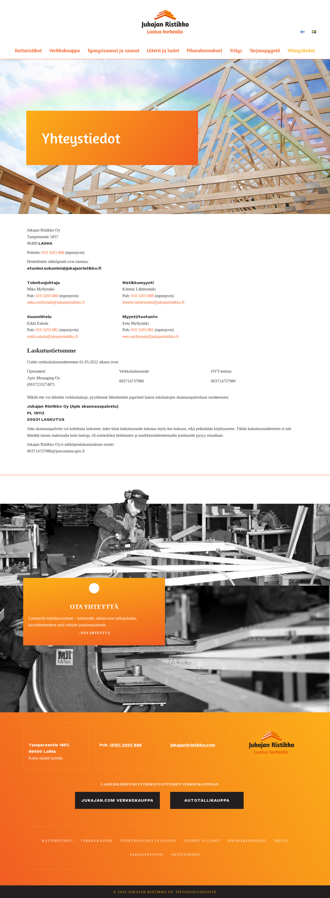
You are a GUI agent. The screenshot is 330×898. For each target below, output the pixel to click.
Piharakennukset (204, 50)
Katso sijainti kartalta (46, 758)
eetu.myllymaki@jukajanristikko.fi (150, 336)
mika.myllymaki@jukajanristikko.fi (56, 302)
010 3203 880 (47, 296)
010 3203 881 (142, 330)
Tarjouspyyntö (265, 50)
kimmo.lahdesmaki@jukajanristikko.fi (153, 302)
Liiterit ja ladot (163, 50)
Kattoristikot (28, 50)
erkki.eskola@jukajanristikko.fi (52, 336)
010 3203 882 (47, 330)
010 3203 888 (53, 252)
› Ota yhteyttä (94, 633)
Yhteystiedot (301, 50)
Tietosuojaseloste (196, 892)
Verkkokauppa (64, 50)
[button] (117, 800)
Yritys (236, 50)
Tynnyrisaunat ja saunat (113, 50)
